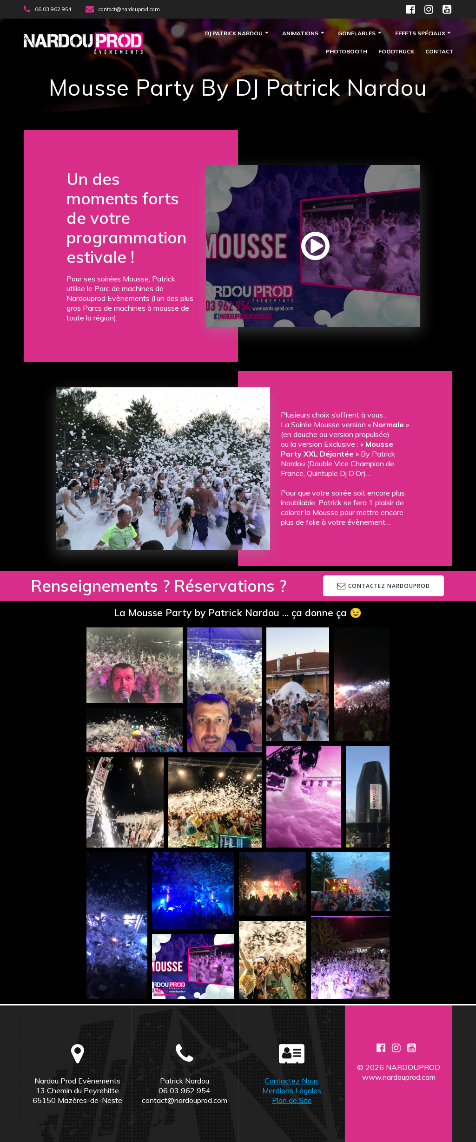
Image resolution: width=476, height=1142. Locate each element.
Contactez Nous (291, 1080)
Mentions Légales (291, 1090)
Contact (439, 52)
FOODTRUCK (396, 52)
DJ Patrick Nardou (234, 34)
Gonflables (357, 34)
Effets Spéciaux (420, 34)
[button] (134, 665)
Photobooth (346, 52)
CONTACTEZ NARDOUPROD (389, 585)
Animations (300, 34)
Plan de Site (292, 1100)
